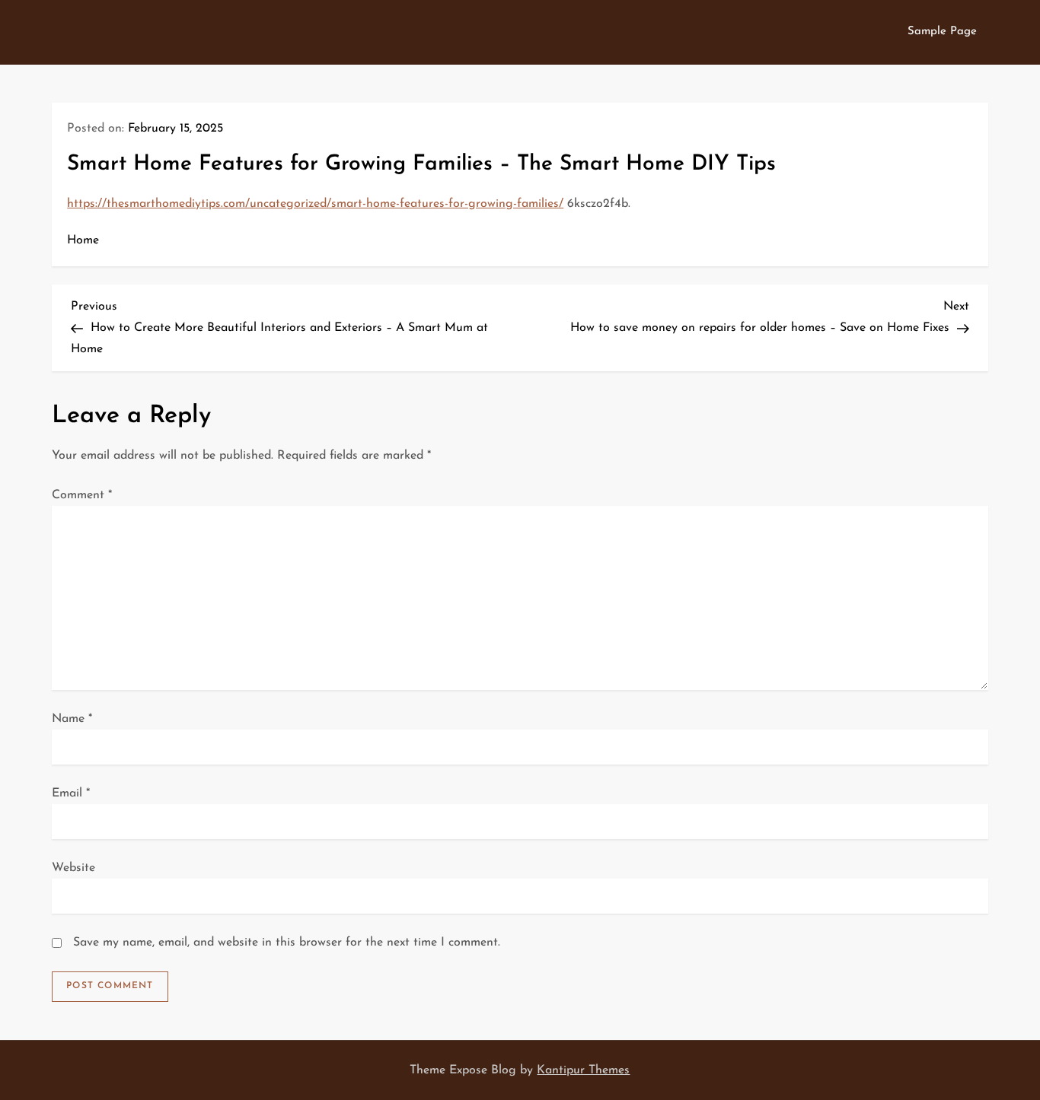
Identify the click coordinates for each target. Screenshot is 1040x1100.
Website (73, 868)
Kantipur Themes (583, 1070)
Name (72, 719)
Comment (82, 495)
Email (71, 793)
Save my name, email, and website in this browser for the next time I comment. (286, 942)
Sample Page (942, 31)
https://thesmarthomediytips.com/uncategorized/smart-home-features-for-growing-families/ (315, 204)
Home (83, 240)
